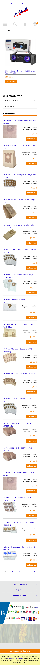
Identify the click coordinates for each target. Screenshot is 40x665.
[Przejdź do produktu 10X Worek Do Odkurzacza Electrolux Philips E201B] (10, 159)
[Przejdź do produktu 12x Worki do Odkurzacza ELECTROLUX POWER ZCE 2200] (10, 507)
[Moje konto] (25, 24)
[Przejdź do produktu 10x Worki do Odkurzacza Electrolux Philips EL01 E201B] (10, 234)
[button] (5, 24)
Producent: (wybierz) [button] (11, 100)
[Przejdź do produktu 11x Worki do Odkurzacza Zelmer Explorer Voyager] (10, 483)
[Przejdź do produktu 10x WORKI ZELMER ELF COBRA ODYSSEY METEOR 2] (10, 456)
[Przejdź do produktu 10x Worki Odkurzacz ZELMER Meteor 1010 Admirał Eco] (10, 332)
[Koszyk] (35, 24)
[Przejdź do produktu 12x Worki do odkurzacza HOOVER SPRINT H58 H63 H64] (10, 529)
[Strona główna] (20, 12)
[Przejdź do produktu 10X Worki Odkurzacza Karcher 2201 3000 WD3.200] (10, 409)
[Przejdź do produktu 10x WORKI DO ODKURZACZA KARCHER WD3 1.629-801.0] (10, 260)
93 (30, 571)
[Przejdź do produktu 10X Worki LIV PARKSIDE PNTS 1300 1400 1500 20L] (10, 307)
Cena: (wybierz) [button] (9, 106)
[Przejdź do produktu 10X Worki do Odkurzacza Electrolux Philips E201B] (10, 211)
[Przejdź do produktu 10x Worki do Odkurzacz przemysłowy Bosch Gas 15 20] (10, 183)
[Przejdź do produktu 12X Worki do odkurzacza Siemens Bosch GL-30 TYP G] (10, 555)
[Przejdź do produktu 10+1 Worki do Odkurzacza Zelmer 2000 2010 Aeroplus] (10, 131)
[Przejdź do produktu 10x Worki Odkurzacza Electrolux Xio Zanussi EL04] (10, 382)
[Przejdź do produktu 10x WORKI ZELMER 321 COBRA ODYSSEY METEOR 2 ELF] (10, 431)
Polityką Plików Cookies (15, 658)
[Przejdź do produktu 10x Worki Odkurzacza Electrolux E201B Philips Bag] (10, 358)
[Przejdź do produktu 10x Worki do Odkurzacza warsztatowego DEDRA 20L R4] (10, 285)
